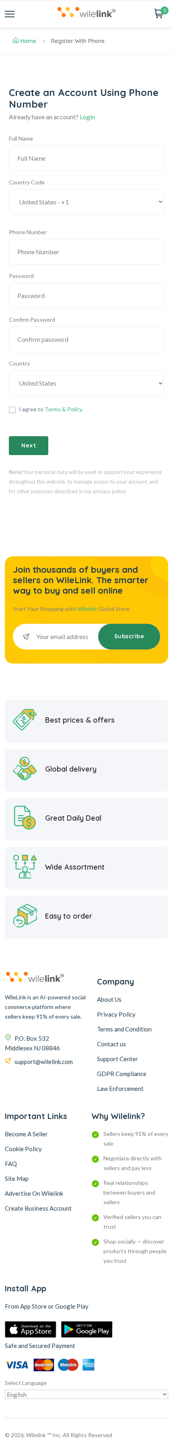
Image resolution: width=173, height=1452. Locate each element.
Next (28, 445)
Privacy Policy (116, 1014)
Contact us (111, 1044)
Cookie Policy (23, 1148)
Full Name (21, 138)
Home (28, 41)
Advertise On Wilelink (34, 1193)
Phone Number (28, 232)
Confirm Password (32, 319)
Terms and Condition (124, 1029)
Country (19, 363)
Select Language (26, 1382)
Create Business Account (38, 1208)
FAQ (11, 1163)
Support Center (117, 1058)
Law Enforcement (120, 1088)
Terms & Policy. (64, 409)
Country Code (27, 182)
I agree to (51, 409)
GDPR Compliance (121, 1073)
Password (21, 275)
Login (87, 116)
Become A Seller (26, 1134)
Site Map (17, 1178)
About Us (109, 999)
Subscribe (129, 636)
